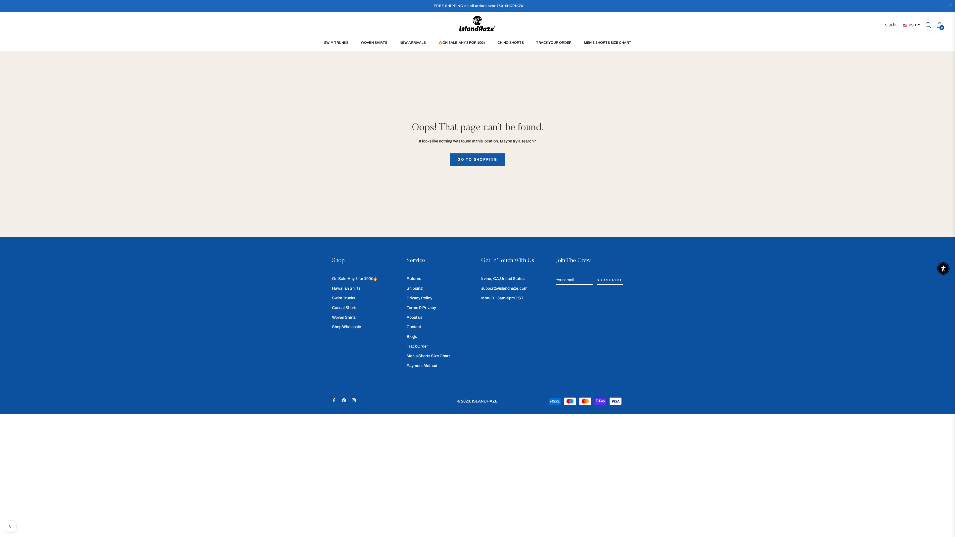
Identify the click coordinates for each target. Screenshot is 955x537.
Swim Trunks (343, 298)
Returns (414, 278)
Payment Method (422, 365)
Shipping (415, 288)
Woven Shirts (344, 317)
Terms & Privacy (421, 308)
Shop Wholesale (346, 327)
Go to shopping (477, 159)
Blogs (412, 336)
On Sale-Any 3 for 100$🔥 (355, 278)
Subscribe (610, 280)
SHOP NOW (514, 6)
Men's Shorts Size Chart (428, 356)
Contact (414, 327)
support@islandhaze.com (504, 288)
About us (414, 317)
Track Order (417, 346)
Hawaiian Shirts (346, 288)
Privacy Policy (419, 298)
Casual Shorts (344, 308)
